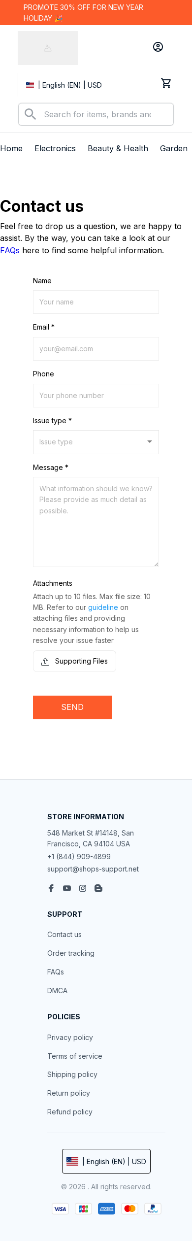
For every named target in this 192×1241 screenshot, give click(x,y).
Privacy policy (70, 1037)
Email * (44, 327)
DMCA (57, 990)
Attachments (52, 583)
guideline (103, 607)
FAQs (10, 250)
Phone (43, 373)
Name (42, 280)
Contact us (64, 934)
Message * (50, 467)
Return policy (68, 1093)
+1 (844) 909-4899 (79, 856)
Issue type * (52, 420)
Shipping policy (72, 1074)
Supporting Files (80, 661)
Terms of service (74, 1056)
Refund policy (70, 1111)
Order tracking (71, 953)
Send (72, 707)
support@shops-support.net (93, 869)
